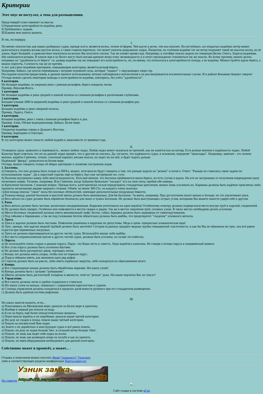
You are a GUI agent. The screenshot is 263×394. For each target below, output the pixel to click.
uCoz (146, 390)
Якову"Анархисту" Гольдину (71, 357)
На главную (9, 380)
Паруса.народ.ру (76, 361)
